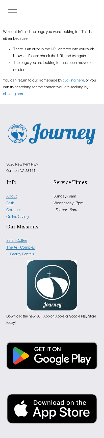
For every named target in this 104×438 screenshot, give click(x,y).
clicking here (73, 80)
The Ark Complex (20, 247)
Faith (10, 203)
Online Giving (17, 217)
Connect (13, 210)
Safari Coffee (16, 240)
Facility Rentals (22, 254)
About (11, 196)
